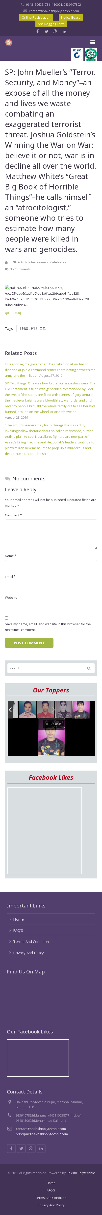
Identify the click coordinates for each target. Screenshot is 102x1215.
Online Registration (36, 17)
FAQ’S (18, 930)
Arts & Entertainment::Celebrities (42, 262)
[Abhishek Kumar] (45, 710)
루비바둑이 (13, 313)
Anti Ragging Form (51, 24)
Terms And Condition (31, 941)
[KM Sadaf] (63, 710)
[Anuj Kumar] (27, 710)
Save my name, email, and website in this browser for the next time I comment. (48, 627)
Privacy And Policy (28, 952)
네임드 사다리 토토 (32, 328)
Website (11, 597)
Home (18, 919)
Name (10, 556)
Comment (13, 515)
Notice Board (70, 17)
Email (10, 576)
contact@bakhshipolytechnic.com (54, 11)
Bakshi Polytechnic (81, 1173)
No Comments (20, 269)
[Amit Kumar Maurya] (81, 710)
